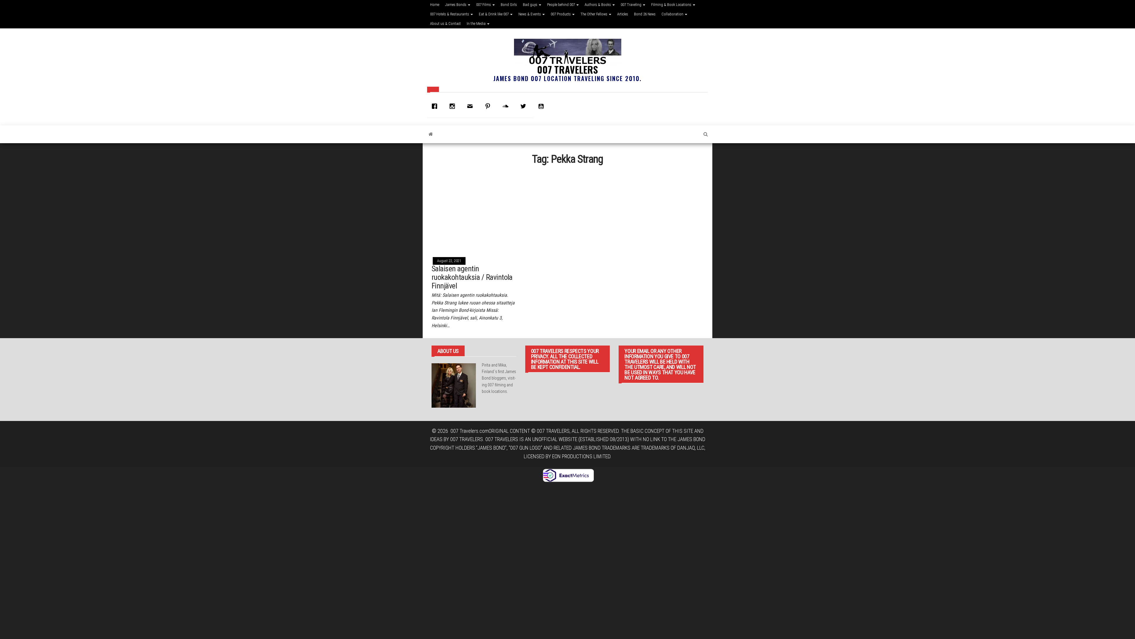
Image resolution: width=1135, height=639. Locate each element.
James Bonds (456, 4)
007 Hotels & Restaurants (450, 14)
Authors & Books (598, 4)
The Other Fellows (594, 14)
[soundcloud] (507, 106)
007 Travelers (567, 69)
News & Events (530, 14)
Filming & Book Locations (671, 4)
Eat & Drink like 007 (494, 14)
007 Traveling (631, 4)
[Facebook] (436, 106)
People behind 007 (561, 4)
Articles (622, 14)
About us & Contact (445, 23)
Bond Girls (509, 4)
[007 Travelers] (431, 134)
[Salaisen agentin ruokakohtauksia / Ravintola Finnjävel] (474, 210)
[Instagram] (454, 106)
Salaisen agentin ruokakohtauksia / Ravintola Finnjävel (472, 277)
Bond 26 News (645, 14)
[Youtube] (542, 106)
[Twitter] (525, 106)
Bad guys (530, 4)
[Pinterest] (489, 106)
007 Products (561, 14)
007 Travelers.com (469, 431)
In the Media (477, 23)
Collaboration (672, 14)
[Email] (471, 106)
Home (434, 4)
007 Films (484, 4)
